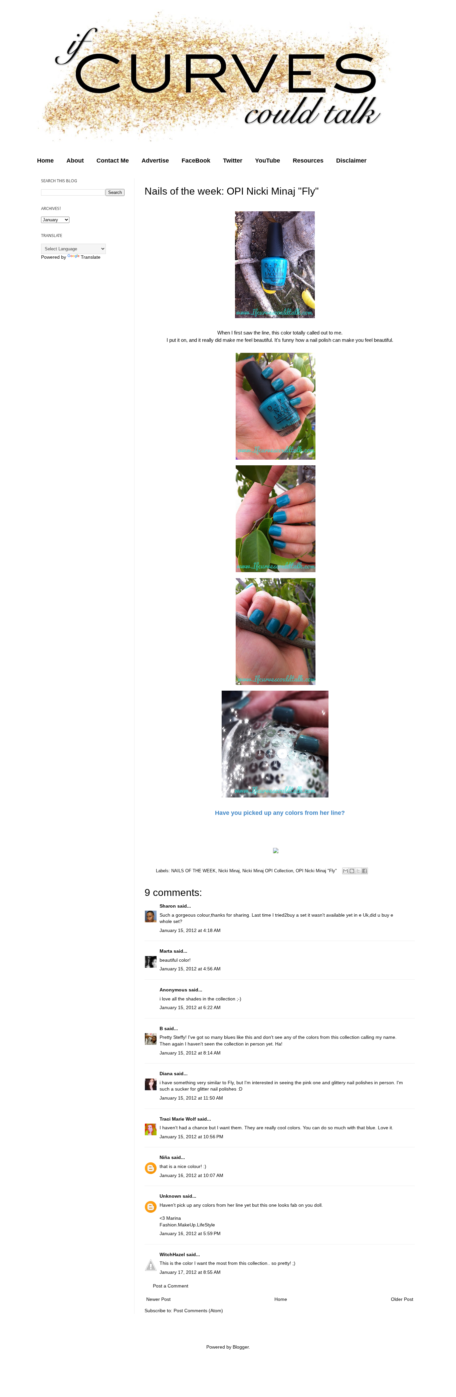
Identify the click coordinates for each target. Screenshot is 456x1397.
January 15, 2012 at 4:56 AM (190, 968)
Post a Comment (170, 1286)
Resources (308, 160)
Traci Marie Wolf (178, 1119)
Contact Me (112, 160)
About (75, 160)
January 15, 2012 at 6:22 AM (190, 1007)
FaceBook (196, 160)
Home (45, 160)
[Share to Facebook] (364, 871)
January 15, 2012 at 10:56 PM (191, 1136)
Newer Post (158, 1299)
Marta (166, 951)
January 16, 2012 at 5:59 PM (190, 1233)
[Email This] (345, 871)
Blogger (241, 1347)
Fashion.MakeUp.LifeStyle (187, 1224)
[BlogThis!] (352, 871)
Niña (165, 1157)
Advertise (155, 160)
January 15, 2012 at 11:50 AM (191, 1098)
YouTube (267, 160)
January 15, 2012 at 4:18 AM (190, 930)
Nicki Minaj (229, 870)
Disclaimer (351, 160)
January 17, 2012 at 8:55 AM (190, 1272)
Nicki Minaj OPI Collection (267, 870)
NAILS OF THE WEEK (193, 870)
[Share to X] (358, 871)
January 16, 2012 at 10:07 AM (191, 1175)
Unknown (170, 1196)
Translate (90, 257)
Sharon (168, 906)
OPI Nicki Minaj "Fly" (316, 870)
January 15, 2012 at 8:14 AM (190, 1053)
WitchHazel (172, 1254)
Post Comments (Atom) (198, 1310)
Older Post (402, 1299)
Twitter (232, 160)
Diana (166, 1073)
